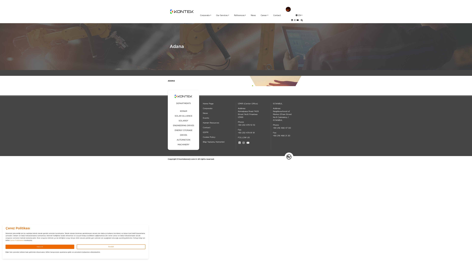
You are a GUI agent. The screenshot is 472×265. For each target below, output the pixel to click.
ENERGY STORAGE (183, 130)
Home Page (208, 104)
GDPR (205, 132)
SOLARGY (183, 121)
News (253, 15)
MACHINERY (183, 145)
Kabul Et (40, 246)
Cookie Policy (209, 137)
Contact (277, 15)
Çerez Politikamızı (17, 240)
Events (206, 118)
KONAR (183, 111)
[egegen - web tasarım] (289, 156)
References (239, 15)
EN (299, 15)
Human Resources (211, 123)
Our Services (222, 15)
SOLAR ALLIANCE (183, 116)
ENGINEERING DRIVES (183, 125)
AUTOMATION (183, 140)
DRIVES (183, 135)
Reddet (111, 246)
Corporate (205, 15)
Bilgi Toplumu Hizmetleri (214, 142)
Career (264, 15)
